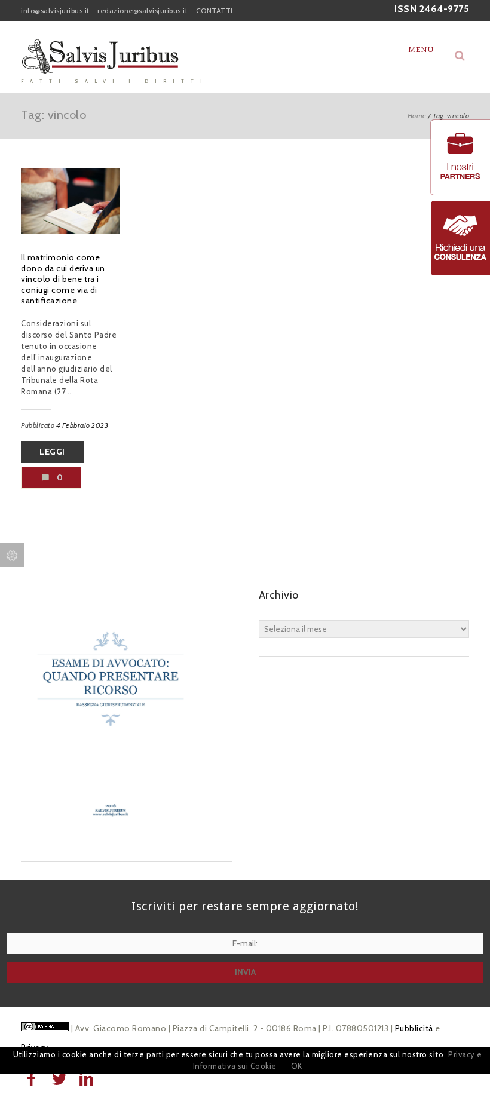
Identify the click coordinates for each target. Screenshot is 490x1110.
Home (417, 115)
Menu (420, 49)
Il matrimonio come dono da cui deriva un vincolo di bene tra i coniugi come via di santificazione (63, 279)
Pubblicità (414, 1028)
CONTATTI (214, 10)
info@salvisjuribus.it (55, 10)
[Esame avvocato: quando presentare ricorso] (110, 837)
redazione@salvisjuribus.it (142, 10)
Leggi (52, 451)
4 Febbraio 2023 (82, 425)
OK (296, 1066)
